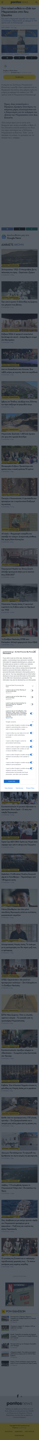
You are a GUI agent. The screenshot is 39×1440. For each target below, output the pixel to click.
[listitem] (19, 686)
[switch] (31, 690)
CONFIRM (11, 781)
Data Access (19, 788)
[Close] (35, 652)
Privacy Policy (30, 788)
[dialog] (19, 720)
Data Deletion (9, 788)
